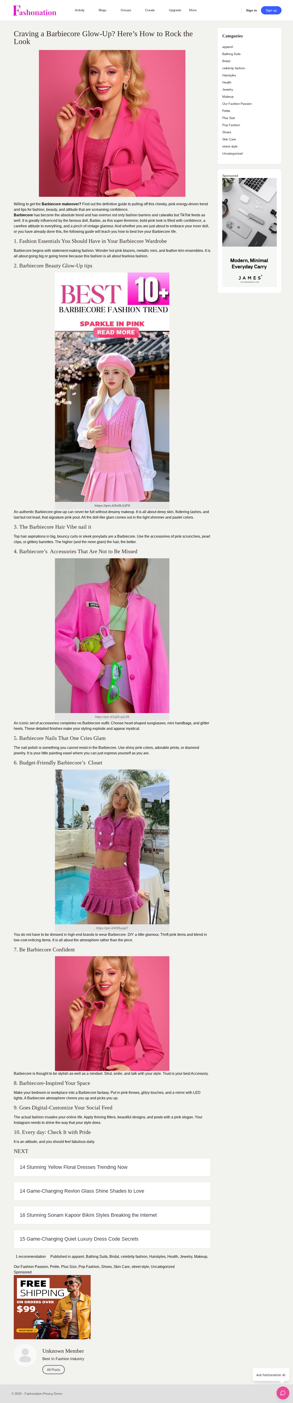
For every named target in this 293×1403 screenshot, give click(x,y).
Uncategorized (163, 1267)
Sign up (271, 10)
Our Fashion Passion (31, 1267)
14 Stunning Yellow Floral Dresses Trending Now (74, 1167)
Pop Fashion (89, 1267)
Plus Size (69, 1267)
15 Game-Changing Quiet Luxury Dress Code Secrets (79, 1239)
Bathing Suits (97, 1257)
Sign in (251, 10)
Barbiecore (23, 215)
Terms (58, 1393)
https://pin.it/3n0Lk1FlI (112, 505)
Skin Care (122, 1267)
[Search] (234, 10)
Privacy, (48, 1393)
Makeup (200, 1257)
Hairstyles (157, 1257)
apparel (78, 1257)
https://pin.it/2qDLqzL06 (112, 717)
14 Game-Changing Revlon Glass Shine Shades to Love (82, 1191)
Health (172, 1257)
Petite (54, 1267)
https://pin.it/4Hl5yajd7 (112, 928)
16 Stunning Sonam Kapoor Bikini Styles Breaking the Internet (88, 1215)
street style (140, 1267)
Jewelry (186, 1257)
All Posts (53, 1370)
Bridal (114, 1257)
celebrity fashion (134, 1257)
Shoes (106, 1267)
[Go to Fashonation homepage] (34, 10)
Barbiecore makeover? (61, 204)
